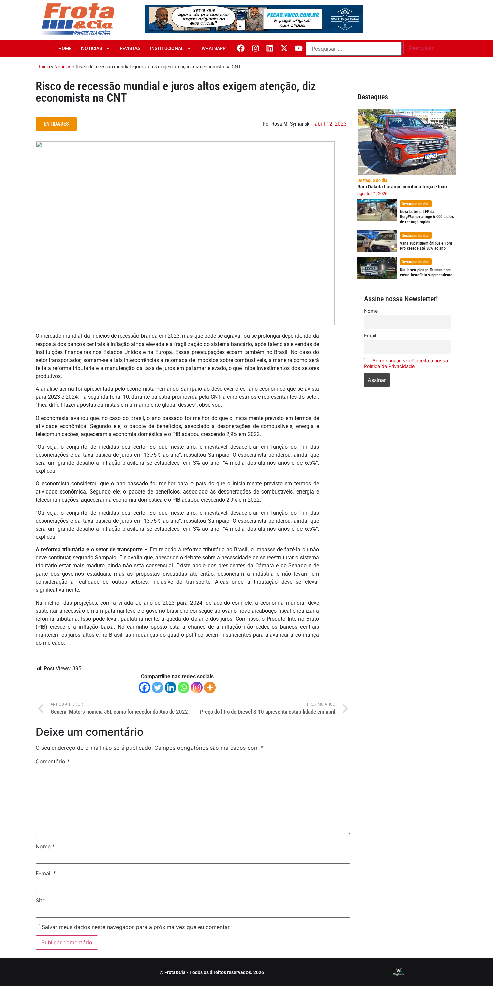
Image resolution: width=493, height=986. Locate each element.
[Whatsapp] (183, 687)
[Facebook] (241, 48)
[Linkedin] (270, 48)
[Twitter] (157, 687)
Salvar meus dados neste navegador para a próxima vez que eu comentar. (136, 927)
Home (64, 48)
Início (44, 66)
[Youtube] (298, 48)
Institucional (166, 48)
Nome (45, 846)
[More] (210, 687)
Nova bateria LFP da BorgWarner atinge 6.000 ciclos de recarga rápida (427, 216)
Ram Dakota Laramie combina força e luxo (402, 186)
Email (370, 335)
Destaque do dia (372, 180)
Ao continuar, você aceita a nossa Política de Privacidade (406, 363)
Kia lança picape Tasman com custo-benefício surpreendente (426, 273)
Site (40, 900)
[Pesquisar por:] (354, 49)
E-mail (46, 873)
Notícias (91, 48)
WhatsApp (214, 48)
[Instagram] (255, 48)
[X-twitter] (284, 48)
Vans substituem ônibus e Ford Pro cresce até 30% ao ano (426, 246)
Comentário (53, 761)
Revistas (130, 48)
